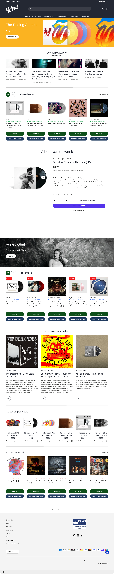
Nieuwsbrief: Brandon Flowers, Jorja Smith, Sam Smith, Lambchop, (17, 73)
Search (8, 523)
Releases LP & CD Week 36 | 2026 (13, 435)
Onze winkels (10, 540)
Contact (8, 533)
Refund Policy (10, 527)
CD (33, 16)
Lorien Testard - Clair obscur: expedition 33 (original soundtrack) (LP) (56, 304)
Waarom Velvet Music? (12, 544)
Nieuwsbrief (85, 16)
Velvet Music (12, 560)
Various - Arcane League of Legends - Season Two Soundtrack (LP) (98, 304)
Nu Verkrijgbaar (12, 36)
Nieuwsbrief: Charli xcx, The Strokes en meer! (95, 72)
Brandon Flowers (57, 159)
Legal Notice (9, 530)
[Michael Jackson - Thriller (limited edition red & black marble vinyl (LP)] (36, 286)
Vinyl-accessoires (61, 16)
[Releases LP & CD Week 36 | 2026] (13, 422)
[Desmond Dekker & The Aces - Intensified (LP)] (99, 465)
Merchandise (47, 16)
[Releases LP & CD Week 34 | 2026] (48, 422)
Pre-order (10, 256)
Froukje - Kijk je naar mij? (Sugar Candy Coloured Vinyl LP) (78, 304)
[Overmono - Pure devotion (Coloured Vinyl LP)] (99, 108)
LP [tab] (8, 94)
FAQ (7, 537)
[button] (107, 9)
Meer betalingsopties (79, 210)
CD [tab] (13, 94)
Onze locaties (74, 16)
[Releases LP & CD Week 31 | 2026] (101, 422)
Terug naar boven (57, 510)
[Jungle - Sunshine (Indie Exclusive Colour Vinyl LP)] (36, 108)
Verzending (67, 170)
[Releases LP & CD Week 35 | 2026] (30, 422)
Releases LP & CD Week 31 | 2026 (101, 435)
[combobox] (59, 9)
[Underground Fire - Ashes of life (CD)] (36, 465)
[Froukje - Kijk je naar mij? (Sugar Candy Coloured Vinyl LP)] (78, 286)
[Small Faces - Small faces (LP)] (78, 465)
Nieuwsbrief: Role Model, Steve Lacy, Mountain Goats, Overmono (69, 73)
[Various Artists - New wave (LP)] (15, 286)
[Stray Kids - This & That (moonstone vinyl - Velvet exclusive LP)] (15, 108)
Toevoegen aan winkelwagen (87, 200)
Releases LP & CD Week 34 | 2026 (48, 435)
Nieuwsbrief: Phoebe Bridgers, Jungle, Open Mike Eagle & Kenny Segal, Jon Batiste (43, 75)
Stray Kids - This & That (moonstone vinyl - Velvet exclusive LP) (13, 125)
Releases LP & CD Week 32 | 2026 (83, 435)
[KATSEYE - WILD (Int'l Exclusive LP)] (78, 108)
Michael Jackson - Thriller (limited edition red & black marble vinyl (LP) (35, 304)
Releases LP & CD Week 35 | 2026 (30, 435)
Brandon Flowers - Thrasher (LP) (72, 162)
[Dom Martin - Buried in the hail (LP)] (57, 465)
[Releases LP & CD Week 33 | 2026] (65, 422)
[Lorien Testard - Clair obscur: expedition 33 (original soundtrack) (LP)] (57, 286)
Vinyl (26, 16)
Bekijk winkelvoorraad (15, 138)
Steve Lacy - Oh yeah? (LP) (56, 123)
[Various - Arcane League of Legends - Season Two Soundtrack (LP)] (99, 286)
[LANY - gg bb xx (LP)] (15, 465)
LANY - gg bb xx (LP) (12, 481)
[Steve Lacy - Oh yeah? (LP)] (57, 108)
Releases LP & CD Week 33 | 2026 (65, 435)
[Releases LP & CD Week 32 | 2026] (83, 422)
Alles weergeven (57, 55)
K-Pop (40, 16)
